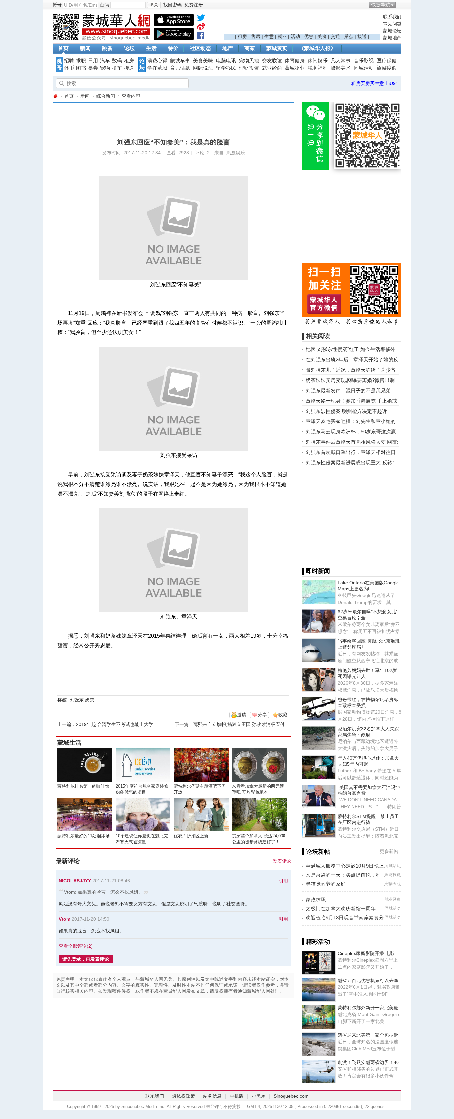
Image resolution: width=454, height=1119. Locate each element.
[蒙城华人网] (102, 38)
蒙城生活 (69, 742)
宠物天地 (249, 60)
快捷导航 (380, 4)
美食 (322, 36)
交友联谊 (272, 60)
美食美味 (203, 60)
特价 (173, 48)
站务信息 (212, 1096)
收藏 (282, 714)
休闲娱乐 (318, 60)
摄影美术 (341, 68)
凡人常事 (341, 60)
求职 (81, 60)
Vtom (64, 919)
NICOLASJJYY (75, 880)
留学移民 (226, 68)
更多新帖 (389, 851)
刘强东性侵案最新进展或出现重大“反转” (350, 462)
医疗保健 (387, 60)
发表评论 (282, 861)
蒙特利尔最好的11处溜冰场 (83, 835)
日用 (93, 60)
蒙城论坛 (392, 30)
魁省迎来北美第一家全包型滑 (368, 1035)
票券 (93, 68)
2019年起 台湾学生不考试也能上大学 (114, 724)
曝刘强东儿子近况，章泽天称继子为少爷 (351, 370)
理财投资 (249, 68)
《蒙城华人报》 (317, 48)
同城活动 (364, 68)
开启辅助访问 (399, 5)
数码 (117, 60)
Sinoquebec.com (291, 1096)
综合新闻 (105, 96)
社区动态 (200, 48)
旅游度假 (387, 68)
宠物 (105, 68)
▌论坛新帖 (316, 851)
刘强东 (77, 699)
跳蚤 (107, 48)
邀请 (241, 714)
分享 (262, 714)
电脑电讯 (226, 60)
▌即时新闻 (316, 571)
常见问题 (392, 23)
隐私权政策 (183, 1096)
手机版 (237, 1096)
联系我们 (392, 16)
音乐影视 (364, 60)
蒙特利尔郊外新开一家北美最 (368, 1007)
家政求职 (316, 899)
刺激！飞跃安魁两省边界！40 (368, 1062)
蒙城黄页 (276, 48)
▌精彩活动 (316, 941)
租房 (242, 36)
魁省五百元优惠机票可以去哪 (368, 980)
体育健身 (295, 60)
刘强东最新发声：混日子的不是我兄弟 (348, 390)
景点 (348, 36)
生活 (151, 48)
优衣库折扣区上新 (191, 835)
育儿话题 (180, 68)
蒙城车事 (180, 60)
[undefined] (201, 19)
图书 (81, 68)
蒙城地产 (392, 37)
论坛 (129, 48)
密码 (104, 4)
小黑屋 (259, 1096)
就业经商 (272, 68)
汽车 (105, 60)
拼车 (117, 68)
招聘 (69, 60)
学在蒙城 (157, 68)
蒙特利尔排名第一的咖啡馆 (83, 786)
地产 (227, 48)
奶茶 (89, 699)
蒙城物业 (295, 68)
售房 (255, 36)
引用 (283, 880)
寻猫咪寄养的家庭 (326, 883)
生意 (269, 36)
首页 (63, 48)
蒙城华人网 (55, 96)
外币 (69, 68)
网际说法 (203, 68)
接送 (362, 36)
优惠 (308, 36)
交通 (335, 36)
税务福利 (318, 68)
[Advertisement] (302, 24)
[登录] (154, 5)
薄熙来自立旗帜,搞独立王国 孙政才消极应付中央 (243, 724)
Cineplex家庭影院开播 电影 (366, 953)
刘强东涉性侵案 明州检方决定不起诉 (346, 411)
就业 (282, 36)
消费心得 (157, 60)
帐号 (57, 4)
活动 (295, 36)
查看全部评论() (76, 946)
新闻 (85, 48)
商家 (249, 48)
